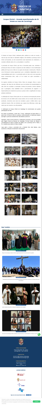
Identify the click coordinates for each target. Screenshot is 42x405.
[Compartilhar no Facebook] (16, 50)
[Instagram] (28, 395)
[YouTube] (30, 395)
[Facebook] (27, 395)
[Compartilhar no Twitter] (21, 50)
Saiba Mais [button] (4, 403)
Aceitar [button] (36, 401)
